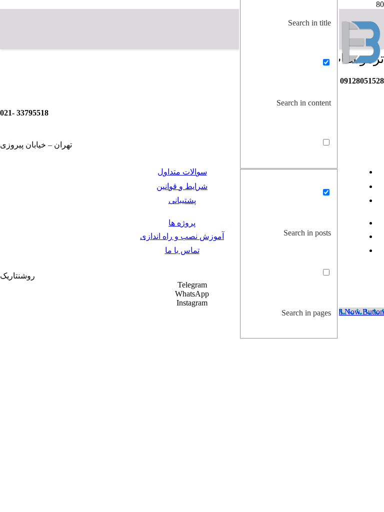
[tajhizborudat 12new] (361, 62)
